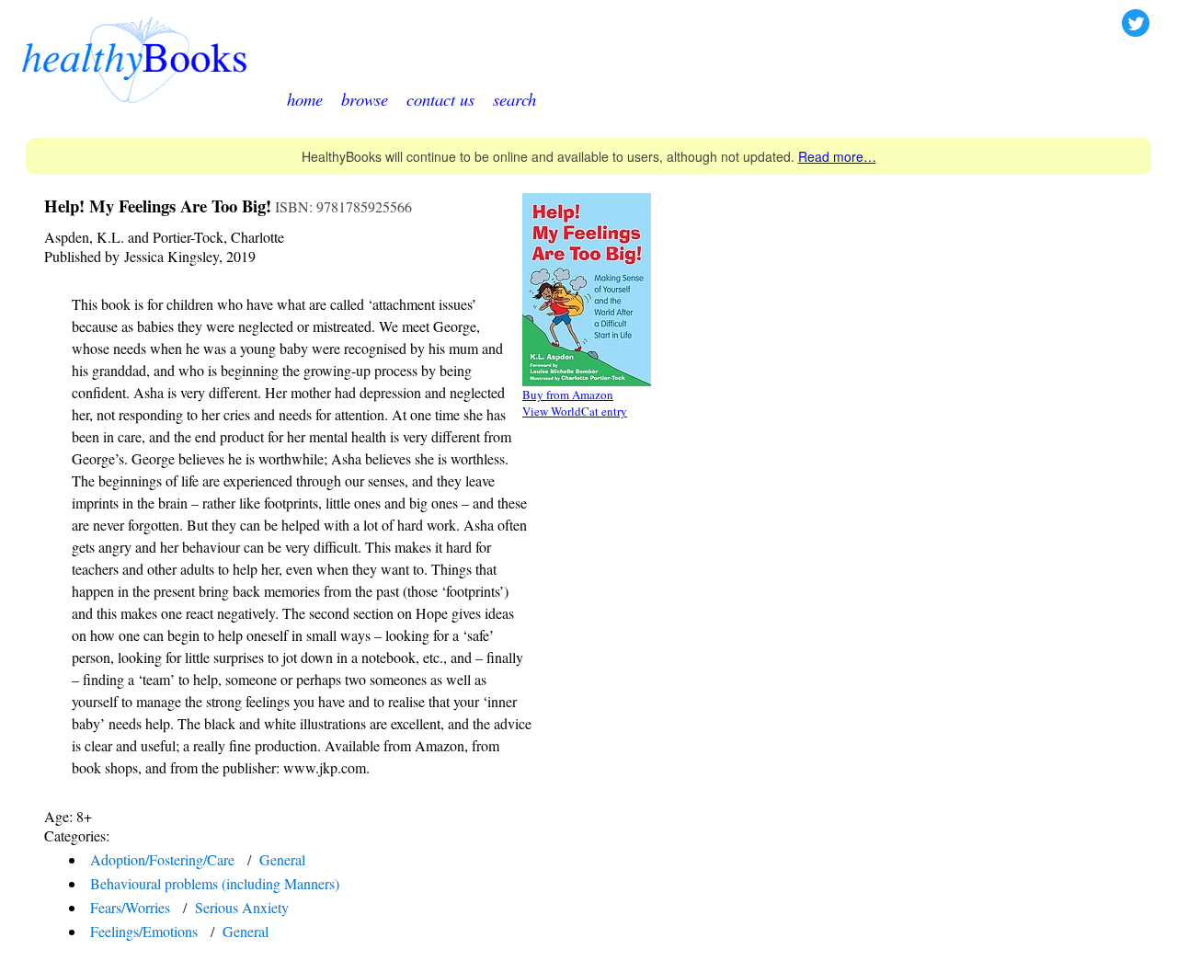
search (514, 98)
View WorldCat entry (574, 411)
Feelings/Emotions (144, 931)
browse (364, 98)
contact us (440, 98)
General (282, 859)
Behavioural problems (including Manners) (214, 883)
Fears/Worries (130, 907)
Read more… (837, 156)
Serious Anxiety (242, 907)
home (305, 98)
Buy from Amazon (567, 394)
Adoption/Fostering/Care (162, 859)
